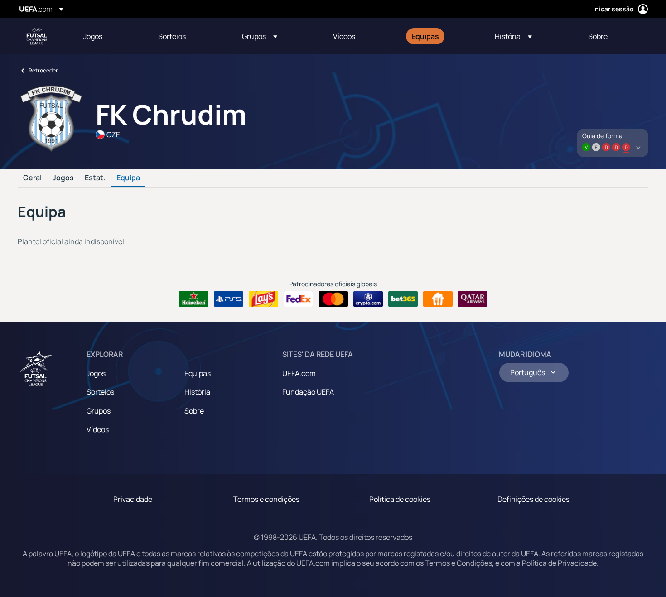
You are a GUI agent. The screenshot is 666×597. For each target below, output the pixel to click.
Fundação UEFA (308, 392)
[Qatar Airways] (472, 299)
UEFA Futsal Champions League (37, 36)
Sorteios (100, 392)
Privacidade (132, 499)
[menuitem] (109, 36)
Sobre (194, 411)
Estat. (95, 178)
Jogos (63, 178)
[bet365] (403, 299)
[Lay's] (263, 299)
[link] (92, 36)
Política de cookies (399, 499)
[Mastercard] (333, 299)
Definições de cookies (533, 499)
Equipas (197, 373)
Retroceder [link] (43, 70)
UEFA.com (299, 373)
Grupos (99, 411)
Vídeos (98, 429)
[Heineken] (193, 299)
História (197, 392)
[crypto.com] (368, 299)
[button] (259, 36)
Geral (32, 178)
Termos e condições (266, 499)
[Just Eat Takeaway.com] (438, 299)
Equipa (128, 178)
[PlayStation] (228, 299)
